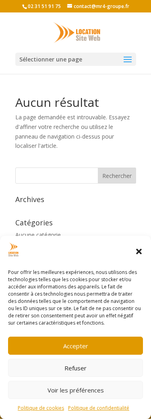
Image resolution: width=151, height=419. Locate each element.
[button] (139, 251)
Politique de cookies (41, 408)
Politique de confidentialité (98, 408)
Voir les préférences (76, 390)
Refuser (75, 368)
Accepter (75, 346)
